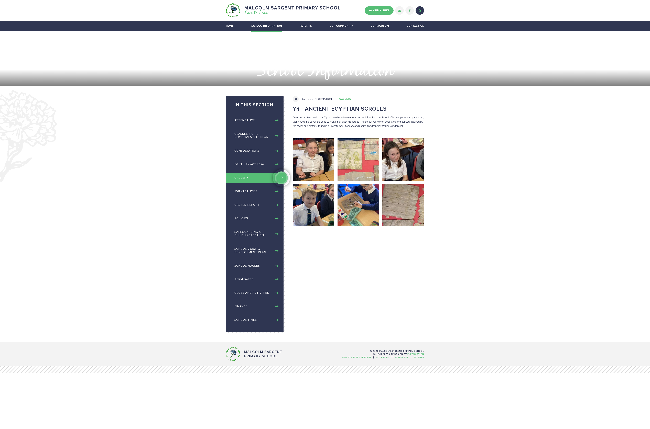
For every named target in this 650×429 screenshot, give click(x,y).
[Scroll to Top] (325, 343)
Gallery (345, 99)
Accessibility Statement (392, 357)
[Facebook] (409, 10)
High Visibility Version (356, 357)
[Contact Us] (399, 10)
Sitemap (419, 357)
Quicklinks (380, 10)
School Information (317, 99)
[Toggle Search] (420, 10)
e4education (415, 354)
